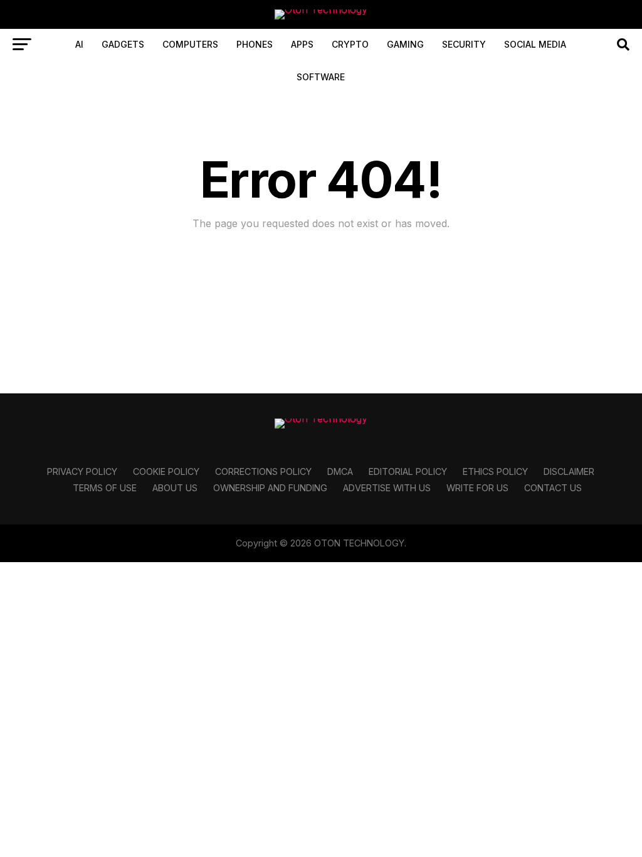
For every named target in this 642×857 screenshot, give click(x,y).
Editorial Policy (408, 471)
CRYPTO (350, 44)
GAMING (405, 44)
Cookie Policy (166, 471)
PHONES (254, 44)
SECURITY (464, 44)
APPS (302, 44)
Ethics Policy (495, 471)
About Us (174, 487)
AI (79, 44)
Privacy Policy (82, 471)
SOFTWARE (321, 77)
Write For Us (477, 487)
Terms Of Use (105, 487)
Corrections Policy (263, 471)
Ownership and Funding (270, 487)
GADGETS (123, 44)
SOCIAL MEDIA (535, 44)
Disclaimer (569, 471)
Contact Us (553, 487)
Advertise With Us (387, 487)
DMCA (340, 471)
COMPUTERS (190, 44)
